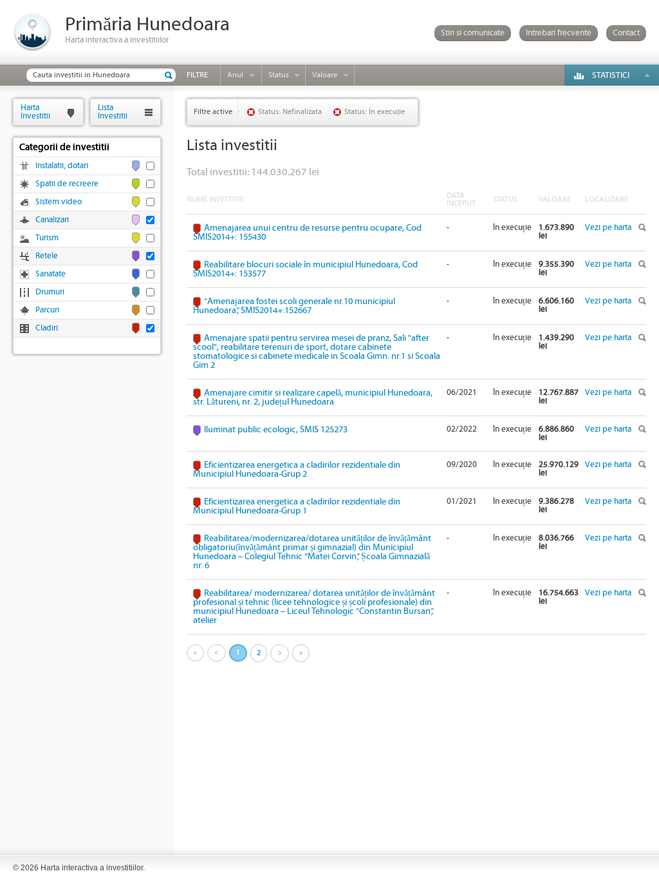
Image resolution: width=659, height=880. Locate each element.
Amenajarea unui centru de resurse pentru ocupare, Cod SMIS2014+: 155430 (307, 233)
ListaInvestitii (112, 111)
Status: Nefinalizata (290, 112)
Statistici (610, 76)
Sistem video (58, 202)
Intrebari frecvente (558, 33)
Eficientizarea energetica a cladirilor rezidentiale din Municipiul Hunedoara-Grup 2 (296, 470)
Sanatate (50, 274)
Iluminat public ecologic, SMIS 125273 (276, 429)
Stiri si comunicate (473, 33)
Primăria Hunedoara (147, 24)
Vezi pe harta (608, 228)
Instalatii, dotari (61, 166)
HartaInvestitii (35, 111)
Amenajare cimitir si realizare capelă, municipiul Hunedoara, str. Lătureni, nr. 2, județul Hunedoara (312, 397)
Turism (47, 238)
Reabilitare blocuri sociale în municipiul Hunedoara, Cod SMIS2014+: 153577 (305, 269)
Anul (235, 75)
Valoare (324, 75)
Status (278, 75)
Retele (46, 256)
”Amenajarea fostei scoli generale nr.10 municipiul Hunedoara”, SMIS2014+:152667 (294, 306)
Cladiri (46, 328)
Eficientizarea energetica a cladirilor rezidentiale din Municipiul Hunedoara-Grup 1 (296, 506)
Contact (626, 33)
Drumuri (49, 292)
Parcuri (47, 310)
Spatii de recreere (66, 184)
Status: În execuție (374, 112)
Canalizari (52, 220)
